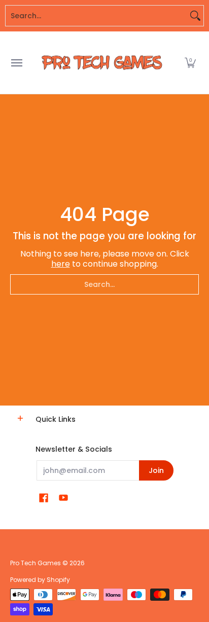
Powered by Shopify (40, 579)
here (60, 264)
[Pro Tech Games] (102, 62)
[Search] (195, 16)
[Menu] (16, 62)
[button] (190, 62)
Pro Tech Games (35, 563)
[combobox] (96, 16)
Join (156, 470)
